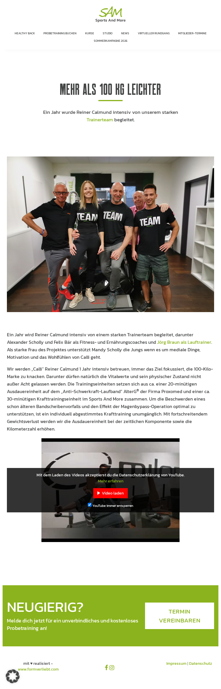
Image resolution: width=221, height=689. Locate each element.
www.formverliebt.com (38, 669)
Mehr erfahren (110, 481)
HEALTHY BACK (25, 33)
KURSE (89, 33)
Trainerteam (100, 119)
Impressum (176, 663)
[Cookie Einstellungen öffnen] (13, 682)
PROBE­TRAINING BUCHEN (60, 33)
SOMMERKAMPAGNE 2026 (110, 41)
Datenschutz (200, 663)
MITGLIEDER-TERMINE (192, 33)
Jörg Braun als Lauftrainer (184, 342)
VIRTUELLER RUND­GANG (153, 33)
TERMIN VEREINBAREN (180, 616)
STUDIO (108, 33)
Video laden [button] (113, 493)
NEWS (125, 33)
